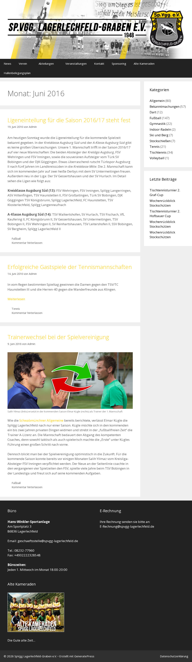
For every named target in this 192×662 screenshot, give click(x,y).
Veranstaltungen (76, 63)
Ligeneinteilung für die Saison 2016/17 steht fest (69, 120)
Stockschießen (160, 141)
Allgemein (157, 100)
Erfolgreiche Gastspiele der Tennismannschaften (70, 267)
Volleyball (157, 158)
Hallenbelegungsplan (17, 73)
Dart (153, 112)
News (7, 63)
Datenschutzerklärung (174, 656)
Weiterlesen (16, 299)
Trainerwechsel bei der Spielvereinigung (58, 337)
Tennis (16, 309)
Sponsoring (119, 63)
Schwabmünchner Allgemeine (41, 420)
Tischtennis (158, 152)
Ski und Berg (159, 135)
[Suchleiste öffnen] (186, 73)
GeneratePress (84, 656)
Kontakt (99, 63)
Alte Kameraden (144, 63)
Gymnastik (158, 123)
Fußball (16, 238)
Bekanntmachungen (164, 106)
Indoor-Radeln (160, 129)
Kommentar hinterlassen (27, 243)
